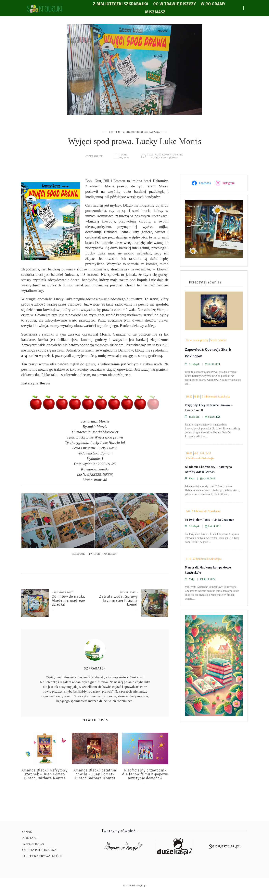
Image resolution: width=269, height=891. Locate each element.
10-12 (189, 396)
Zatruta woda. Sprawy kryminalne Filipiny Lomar (118, 600)
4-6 (196, 453)
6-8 (111, 132)
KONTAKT (30, 838)
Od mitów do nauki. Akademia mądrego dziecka (68, 600)
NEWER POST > (129, 592)
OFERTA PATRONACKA (39, 850)
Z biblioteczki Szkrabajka (120, 4)
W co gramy (213, 4)
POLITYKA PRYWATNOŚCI (42, 856)
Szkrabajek (95, 156)
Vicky (192, 579)
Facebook (78, 554)
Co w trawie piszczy (174, 4)
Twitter (94, 554)
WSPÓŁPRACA (33, 844)
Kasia (191, 478)
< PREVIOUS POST (62, 592)
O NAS (27, 832)
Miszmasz (155, 12)
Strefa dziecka (218, 340)
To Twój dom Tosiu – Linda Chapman (209, 520)
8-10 (118, 132)
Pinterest (110, 554)
